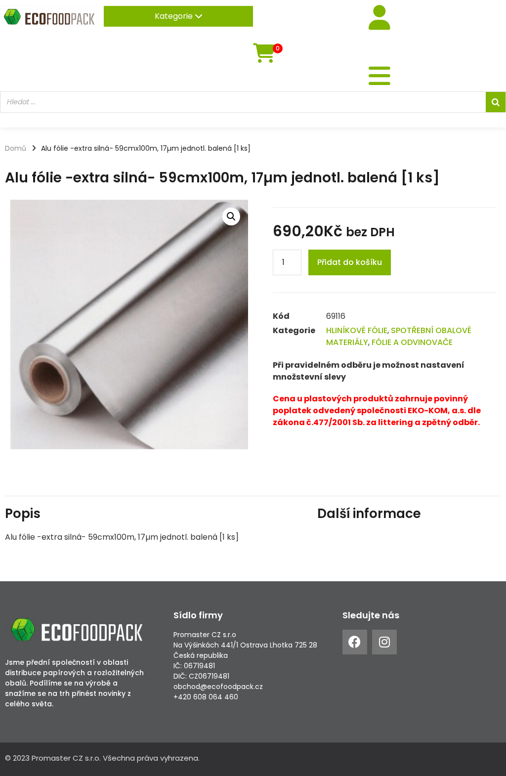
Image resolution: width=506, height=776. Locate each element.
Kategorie (175, 16)
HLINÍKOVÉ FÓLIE (356, 330)
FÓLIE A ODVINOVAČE (412, 342)
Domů (15, 148)
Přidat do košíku (349, 262)
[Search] (496, 102)
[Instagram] (384, 642)
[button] (231, 216)
